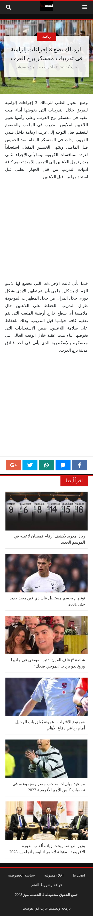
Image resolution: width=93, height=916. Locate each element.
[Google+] (13, 465)
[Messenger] (63, 465)
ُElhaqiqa (62, 67)
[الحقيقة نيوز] (46, 6)
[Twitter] (29, 465)
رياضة (46, 36)
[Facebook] (79, 465)
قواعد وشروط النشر (46, 885)
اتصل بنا (79, 875)
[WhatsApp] (46, 465)
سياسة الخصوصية (21, 875)
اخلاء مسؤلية (54, 875)
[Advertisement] (46, 231)
